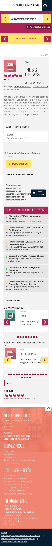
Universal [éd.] (40, 86)
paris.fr (4, 532)
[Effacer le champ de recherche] (41, 18)
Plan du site (10, 524)
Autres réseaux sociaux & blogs (19, 460)
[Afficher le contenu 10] (30, 374)
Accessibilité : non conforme (14, 542)
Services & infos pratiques (17, 420)
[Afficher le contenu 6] (29, 337)
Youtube (8, 457)
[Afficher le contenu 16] (46, 374)
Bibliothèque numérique (16, 439)
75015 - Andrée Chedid (32, 256)
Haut (48, 408)
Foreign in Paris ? (12, 515)
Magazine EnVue (12, 509)
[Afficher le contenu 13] (38, 374)
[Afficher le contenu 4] (23, 337)
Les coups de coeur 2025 (16, 487)
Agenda (8, 423)
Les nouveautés (11, 475)
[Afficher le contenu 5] (26, 337)
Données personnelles (25, 518)
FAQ (6, 506)
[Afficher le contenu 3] (21, 337)
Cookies (8, 518)
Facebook (9, 451)
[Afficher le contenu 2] (18, 337)
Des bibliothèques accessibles (19, 512)
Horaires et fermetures (15, 478)
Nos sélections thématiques (18, 481)
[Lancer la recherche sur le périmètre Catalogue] (47, 18)
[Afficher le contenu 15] (43, 374)
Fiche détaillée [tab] (21, 127)
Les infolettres (11, 463)
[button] (47, 5)
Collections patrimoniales (17, 436)
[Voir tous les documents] (6, 345)
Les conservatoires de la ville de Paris (18, 538)
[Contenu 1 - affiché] (15, 337)
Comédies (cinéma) (17, 138)
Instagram (9, 454)
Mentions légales (12, 521)
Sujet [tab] (8, 127)
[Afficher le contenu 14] (41, 374)
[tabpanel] (26, 137)
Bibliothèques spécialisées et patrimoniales (20, 535)
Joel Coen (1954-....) (34, 83)
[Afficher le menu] (4, 5)
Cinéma (8, 429)
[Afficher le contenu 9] (37, 337)
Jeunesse (8, 432)
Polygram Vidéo (22, 86)
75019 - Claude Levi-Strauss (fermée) (26, 282)
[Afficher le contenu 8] (34, 337)
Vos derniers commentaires (18, 493)
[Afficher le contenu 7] (31, 337)
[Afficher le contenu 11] (33, 374)
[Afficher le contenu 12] (35, 374)
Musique (8, 426)
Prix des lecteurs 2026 (15, 484)
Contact (14, 506)
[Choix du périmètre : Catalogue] (5, 18)
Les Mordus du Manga (15, 490)
